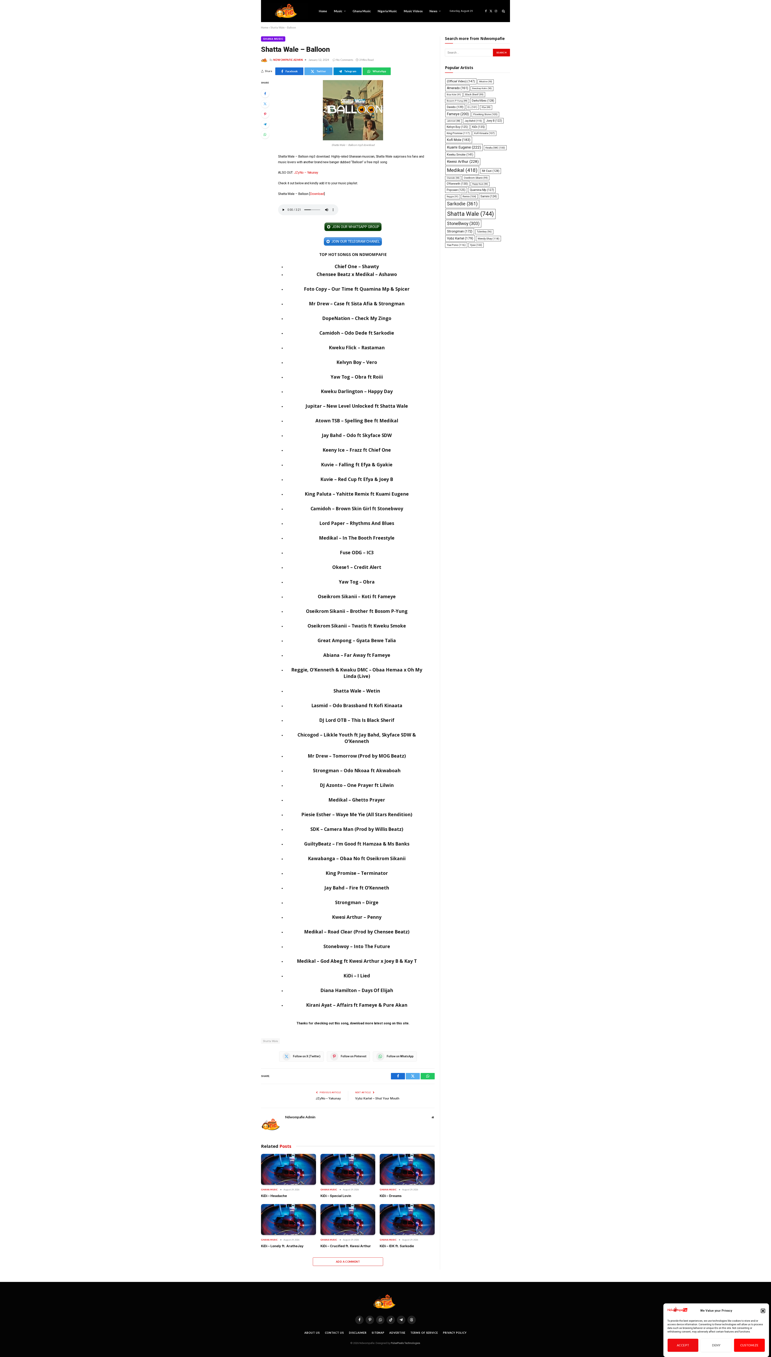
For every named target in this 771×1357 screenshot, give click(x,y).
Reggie (452, 196)
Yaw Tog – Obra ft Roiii (357, 377)
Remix (469, 196)
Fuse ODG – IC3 (357, 552)
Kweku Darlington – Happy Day (357, 391)
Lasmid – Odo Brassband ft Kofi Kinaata (356, 705)
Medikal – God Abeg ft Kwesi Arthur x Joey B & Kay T (357, 961)
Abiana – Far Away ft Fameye (356, 655)
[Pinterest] (265, 114)
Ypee (476, 245)
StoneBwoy (463, 223)
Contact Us (334, 1332)
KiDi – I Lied (357, 975)
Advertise (397, 1332)
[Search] (503, 11)
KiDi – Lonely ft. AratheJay (282, 1246)
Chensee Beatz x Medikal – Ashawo (357, 274)
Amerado (457, 88)
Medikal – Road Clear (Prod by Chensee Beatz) (356, 931)
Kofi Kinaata (484, 133)
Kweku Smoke (460, 154)
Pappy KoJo (480, 184)
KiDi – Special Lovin (335, 1196)
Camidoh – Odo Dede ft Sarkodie (356, 333)
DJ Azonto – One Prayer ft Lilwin (357, 785)
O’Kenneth (457, 183)
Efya (486, 107)
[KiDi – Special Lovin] (347, 1169)
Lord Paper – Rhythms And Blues (356, 523)
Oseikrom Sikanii (476, 177)
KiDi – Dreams (391, 1196)
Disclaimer (358, 1332)
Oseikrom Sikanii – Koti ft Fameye (357, 596)
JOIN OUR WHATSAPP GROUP (355, 227)
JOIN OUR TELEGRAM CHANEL (355, 241)
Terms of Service (424, 1332)
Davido (455, 107)
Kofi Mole (458, 140)
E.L (472, 107)
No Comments (344, 59)
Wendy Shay (488, 238)
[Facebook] (265, 94)
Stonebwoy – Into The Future (356, 946)
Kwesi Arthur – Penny (356, 917)
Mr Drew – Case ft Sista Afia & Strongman (357, 303)
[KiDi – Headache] (288, 1169)
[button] (763, 1311)
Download (317, 194)
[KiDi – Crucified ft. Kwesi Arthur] (347, 1219)
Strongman (459, 231)
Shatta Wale (270, 1041)
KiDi (478, 127)
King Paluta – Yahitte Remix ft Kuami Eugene (357, 494)
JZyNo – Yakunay (306, 172)
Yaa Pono (456, 245)
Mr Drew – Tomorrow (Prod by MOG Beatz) (357, 756)
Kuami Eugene (464, 147)
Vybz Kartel (460, 238)
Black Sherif (474, 94)
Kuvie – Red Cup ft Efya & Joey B (356, 479)
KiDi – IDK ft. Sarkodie (397, 1246)
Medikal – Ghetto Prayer (356, 800)
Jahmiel (453, 121)
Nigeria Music (387, 11)
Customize (749, 1345)
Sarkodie (462, 204)
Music (338, 11)
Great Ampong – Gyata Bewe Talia (357, 640)
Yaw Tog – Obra (357, 582)
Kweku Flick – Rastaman (357, 347)
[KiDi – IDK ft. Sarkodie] (407, 1219)
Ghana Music (362, 11)
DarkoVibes (483, 100)
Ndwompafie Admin (288, 59)
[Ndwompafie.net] (287, 11)
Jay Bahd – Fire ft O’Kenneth (356, 887)
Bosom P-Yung (457, 101)
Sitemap (378, 1332)
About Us (312, 1332)
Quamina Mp (482, 190)
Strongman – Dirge (357, 902)
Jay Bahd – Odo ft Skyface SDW (357, 435)
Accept (683, 1345)
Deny (716, 1345)
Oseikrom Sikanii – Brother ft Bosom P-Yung (357, 611)
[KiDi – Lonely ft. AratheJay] (288, 1219)
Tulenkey (484, 231)
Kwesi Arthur (463, 161)
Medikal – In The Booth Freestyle (357, 538)
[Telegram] (265, 124)
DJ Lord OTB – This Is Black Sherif (356, 720)
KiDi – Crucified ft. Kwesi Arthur (345, 1246)
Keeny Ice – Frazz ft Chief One (357, 450)
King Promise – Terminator (357, 873)
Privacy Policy (455, 1332)
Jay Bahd (473, 120)
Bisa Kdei (454, 94)
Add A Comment (348, 1261)
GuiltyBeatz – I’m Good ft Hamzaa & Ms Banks (356, 843)
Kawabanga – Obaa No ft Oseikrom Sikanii (357, 858)
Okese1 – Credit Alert (356, 567)
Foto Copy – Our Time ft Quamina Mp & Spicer (357, 289)
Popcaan (456, 190)
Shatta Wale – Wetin (356, 691)
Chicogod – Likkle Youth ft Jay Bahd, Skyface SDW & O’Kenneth (357, 737)
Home (323, 11)
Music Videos (413, 11)
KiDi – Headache (274, 1196)
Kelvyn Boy (457, 126)
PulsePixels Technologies (405, 1343)
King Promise (458, 133)
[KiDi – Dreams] (407, 1169)
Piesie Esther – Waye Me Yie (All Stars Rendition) (356, 814)
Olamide (453, 178)
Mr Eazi (490, 170)
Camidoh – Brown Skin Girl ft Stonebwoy (357, 508)
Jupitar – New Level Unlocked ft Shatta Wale (357, 406)
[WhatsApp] (265, 134)
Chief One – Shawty (357, 266)
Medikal (462, 170)
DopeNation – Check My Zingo (356, 318)
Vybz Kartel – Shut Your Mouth (377, 1098)
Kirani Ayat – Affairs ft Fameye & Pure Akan (356, 1005)
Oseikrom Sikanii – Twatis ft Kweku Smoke (357, 625)
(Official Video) (461, 81)
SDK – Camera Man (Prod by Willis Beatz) (356, 829)
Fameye (458, 114)
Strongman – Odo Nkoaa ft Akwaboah (357, 770)
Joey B (494, 120)
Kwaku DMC (495, 147)
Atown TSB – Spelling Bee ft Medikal (356, 420)
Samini (488, 196)
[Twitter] (265, 104)
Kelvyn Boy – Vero (357, 362)
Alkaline (485, 81)
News (433, 11)
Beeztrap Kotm (482, 88)
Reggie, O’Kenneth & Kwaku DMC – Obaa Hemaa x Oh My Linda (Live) (356, 672)
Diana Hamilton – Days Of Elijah (356, 990)
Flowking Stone (485, 114)
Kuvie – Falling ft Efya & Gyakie (356, 464)
